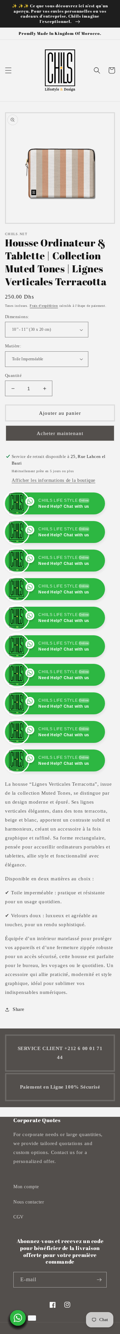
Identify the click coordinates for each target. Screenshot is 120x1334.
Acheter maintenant (60, 433)
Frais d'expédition (44, 306)
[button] (8, 70)
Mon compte (26, 1186)
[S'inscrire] (99, 1280)
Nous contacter (28, 1202)
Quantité (13, 375)
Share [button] (18, 1009)
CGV (18, 1216)
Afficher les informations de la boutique (53, 480)
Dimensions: (17, 316)
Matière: (13, 345)
